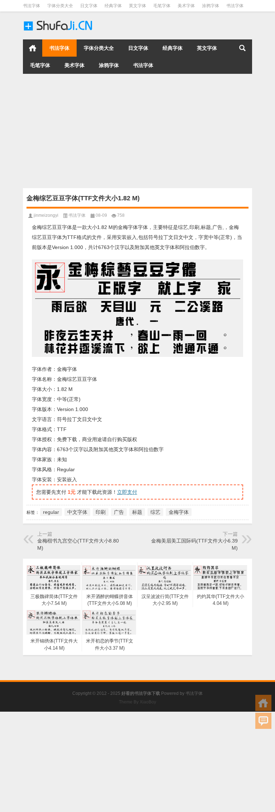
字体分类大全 (60, 5)
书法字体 (31, 5)
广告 (119, 512)
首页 (32, 48)
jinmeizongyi (46, 215)
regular (51, 512)
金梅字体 (179, 512)
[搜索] (242, 48)
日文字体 (88, 5)
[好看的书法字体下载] (59, 21)
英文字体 (137, 5)
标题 (137, 512)
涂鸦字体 (210, 5)
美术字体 (186, 5)
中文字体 (77, 512)
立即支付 (127, 492)
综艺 (155, 512)
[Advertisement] (137, 131)
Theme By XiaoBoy (137, 701)
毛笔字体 (161, 5)
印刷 (101, 512)
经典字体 (113, 5)
